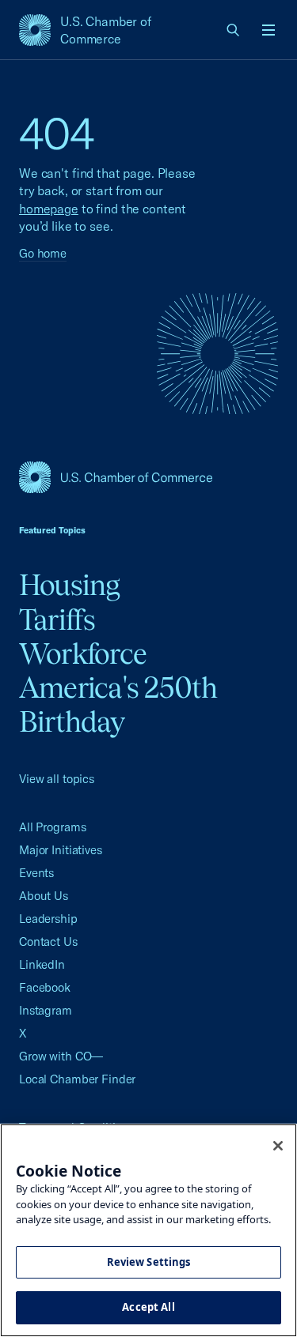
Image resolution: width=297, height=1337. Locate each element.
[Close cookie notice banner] (278, 1145)
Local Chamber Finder (77, 1079)
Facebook (44, 987)
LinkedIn (42, 964)
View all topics (56, 778)
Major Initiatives (60, 849)
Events (36, 872)
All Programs (52, 826)
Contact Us (48, 941)
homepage (48, 209)
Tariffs (57, 619)
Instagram (45, 1010)
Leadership (48, 918)
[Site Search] (233, 30)
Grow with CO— (61, 1056)
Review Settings (149, 1262)
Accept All (148, 1307)
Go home (43, 253)
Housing (69, 584)
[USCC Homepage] (148, 477)
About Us (43, 895)
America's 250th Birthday (118, 704)
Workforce (83, 653)
